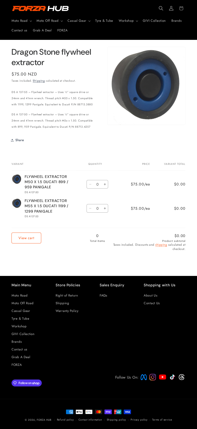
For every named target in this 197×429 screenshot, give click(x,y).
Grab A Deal (21, 357)
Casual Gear (21, 310)
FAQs (103, 295)
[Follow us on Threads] (181, 379)
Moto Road (20, 295)
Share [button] (19, 140)
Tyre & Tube (20, 318)
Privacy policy (139, 419)
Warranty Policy (67, 310)
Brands (17, 341)
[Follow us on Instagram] (151, 379)
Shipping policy (116, 419)
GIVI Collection (23, 334)
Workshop (19, 326)
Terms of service (162, 419)
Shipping (39, 81)
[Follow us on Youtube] (161, 384)
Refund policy (65, 419)
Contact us (19, 349)
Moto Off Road (22, 303)
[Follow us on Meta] (143, 380)
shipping (161, 244)
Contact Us (152, 303)
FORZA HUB (44, 420)
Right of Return (67, 295)
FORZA (17, 364)
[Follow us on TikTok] (172, 379)
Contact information (90, 419)
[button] (21, 21)
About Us (151, 295)
